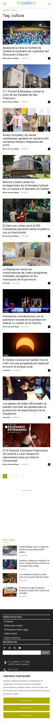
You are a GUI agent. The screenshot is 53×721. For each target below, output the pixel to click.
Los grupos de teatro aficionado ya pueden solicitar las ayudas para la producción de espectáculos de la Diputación (24, 408)
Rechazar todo (27, 715)
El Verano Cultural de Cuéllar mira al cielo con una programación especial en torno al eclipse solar (26, 363)
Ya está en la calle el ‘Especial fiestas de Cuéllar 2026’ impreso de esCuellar (34, 590)
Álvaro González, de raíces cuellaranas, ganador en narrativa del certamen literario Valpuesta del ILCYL (26, 140)
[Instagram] (9, 648)
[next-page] (21, 476)
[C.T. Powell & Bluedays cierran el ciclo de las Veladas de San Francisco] (26, 76)
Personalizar (26, 708)
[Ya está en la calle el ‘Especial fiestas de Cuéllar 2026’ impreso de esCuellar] (10, 592)
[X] (14, 648)
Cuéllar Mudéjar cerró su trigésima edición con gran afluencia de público (34, 549)
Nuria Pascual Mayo (11, 58)
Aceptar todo (26, 700)
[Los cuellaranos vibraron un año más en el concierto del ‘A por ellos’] (10, 578)
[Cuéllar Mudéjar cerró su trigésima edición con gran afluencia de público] (10, 551)
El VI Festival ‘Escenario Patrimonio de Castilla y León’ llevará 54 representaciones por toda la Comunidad (25, 455)
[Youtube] (20, 648)
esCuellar (6, 283)
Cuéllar (6, 43)
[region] (26, 696)
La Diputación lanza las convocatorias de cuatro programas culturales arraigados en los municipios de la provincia (25, 274)
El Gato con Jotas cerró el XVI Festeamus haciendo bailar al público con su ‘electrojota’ (26, 229)
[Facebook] (4, 648)
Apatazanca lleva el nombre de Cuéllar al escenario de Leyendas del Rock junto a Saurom (26, 51)
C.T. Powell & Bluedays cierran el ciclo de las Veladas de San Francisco (23, 95)
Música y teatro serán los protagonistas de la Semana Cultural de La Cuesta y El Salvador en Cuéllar (26, 185)
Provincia (7, 399)
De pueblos (8, 265)
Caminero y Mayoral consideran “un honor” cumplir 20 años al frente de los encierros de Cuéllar (34, 563)
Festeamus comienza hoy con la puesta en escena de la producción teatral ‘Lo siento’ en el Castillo (24, 320)
